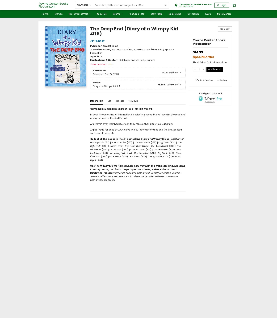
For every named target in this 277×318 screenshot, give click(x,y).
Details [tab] (120, 100)
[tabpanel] (138, 149)
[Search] (165, 5)
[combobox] (84, 5)
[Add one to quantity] (203, 69)
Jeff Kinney (97, 40)
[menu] (138, 14)
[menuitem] (45, 14)
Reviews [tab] (133, 100)
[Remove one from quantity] (195, 69)
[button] (193, 5)
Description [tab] (96, 100)
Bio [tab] (109, 100)
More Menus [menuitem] (224, 14)
